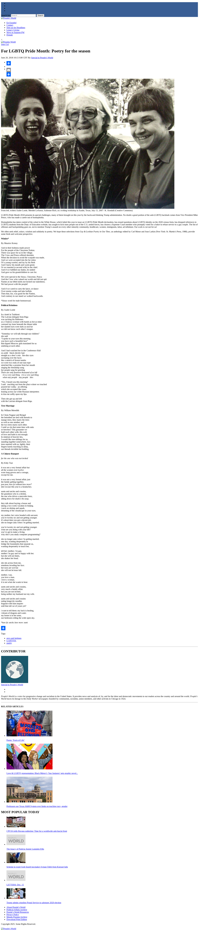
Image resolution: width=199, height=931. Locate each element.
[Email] (102, 70)
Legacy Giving (12, 30)
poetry (9, 643)
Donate (9, 35)
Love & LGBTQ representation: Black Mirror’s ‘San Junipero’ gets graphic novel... (42, 773)
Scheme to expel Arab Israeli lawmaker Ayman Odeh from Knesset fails (37, 867)
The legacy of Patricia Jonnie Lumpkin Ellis (25, 849)
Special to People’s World (42, 57)
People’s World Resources (17, 912)
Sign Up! (5, 44)
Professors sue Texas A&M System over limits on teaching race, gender (36, 806)
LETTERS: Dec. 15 (15, 885)
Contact (9, 25)
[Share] (102, 63)
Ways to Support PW (15, 32)
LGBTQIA (11, 640)
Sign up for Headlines (15, 27)
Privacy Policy (12, 914)
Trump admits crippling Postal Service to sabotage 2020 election (33, 902)
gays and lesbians (13, 638)
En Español (11, 23)
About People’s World (15, 907)
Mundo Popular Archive (16, 917)
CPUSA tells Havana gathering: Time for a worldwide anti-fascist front (36, 831)
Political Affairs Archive (16, 910)
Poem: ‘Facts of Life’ (15, 740)
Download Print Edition (16, 919)
